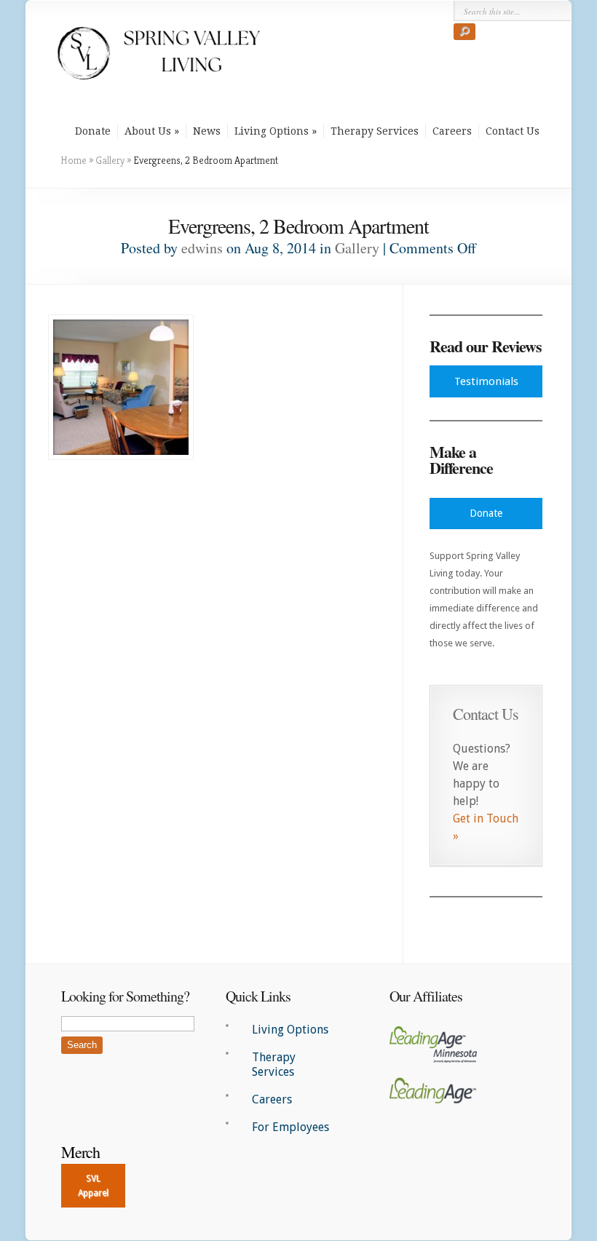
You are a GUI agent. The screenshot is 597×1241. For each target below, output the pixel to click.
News (207, 131)
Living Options (271, 131)
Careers (452, 131)
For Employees (290, 1127)
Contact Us (512, 131)
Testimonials (486, 381)
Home (73, 160)
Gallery (109, 160)
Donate (93, 131)
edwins (202, 248)
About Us (147, 131)
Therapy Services (375, 131)
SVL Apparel (93, 1185)
